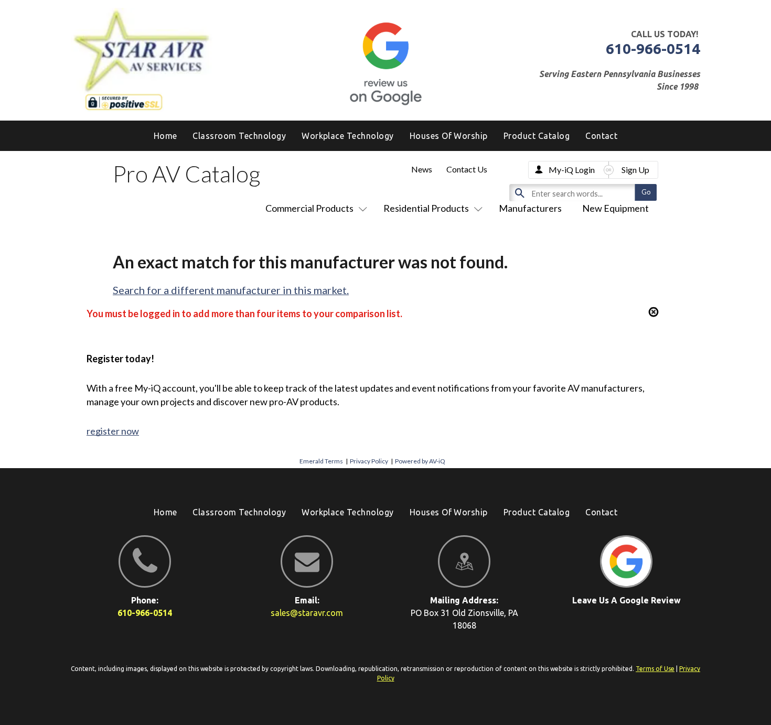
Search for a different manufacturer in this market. (231, 290)
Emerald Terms (321, 461)
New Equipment (615, 208)
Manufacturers (530, 208)
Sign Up (635, 170)
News (421, 169)
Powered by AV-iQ (420, 461)
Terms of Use (655, 668)
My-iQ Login (572, 170)
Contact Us (466, 169)
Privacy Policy (369, 461)
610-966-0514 (653, 48)
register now (113, 431)
